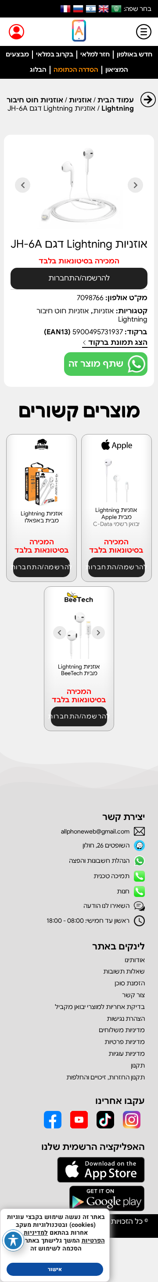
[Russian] (78, 9)
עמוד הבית (115, 100)
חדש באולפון (134, 54)
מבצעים (17, 54)
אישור (55, 1269)
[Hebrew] (91, 9)
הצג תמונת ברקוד (116, 343)
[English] (103, 9)
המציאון (116, 70)
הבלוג (38, 70)
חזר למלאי (95, 54)
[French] (65, 9)
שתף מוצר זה (95, 363)
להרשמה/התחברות (79, 278)
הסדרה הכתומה (76, 70)
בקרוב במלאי (54, 54)
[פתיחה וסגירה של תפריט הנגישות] (13, 1240)
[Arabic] (116, 9)
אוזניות (80, 100)
